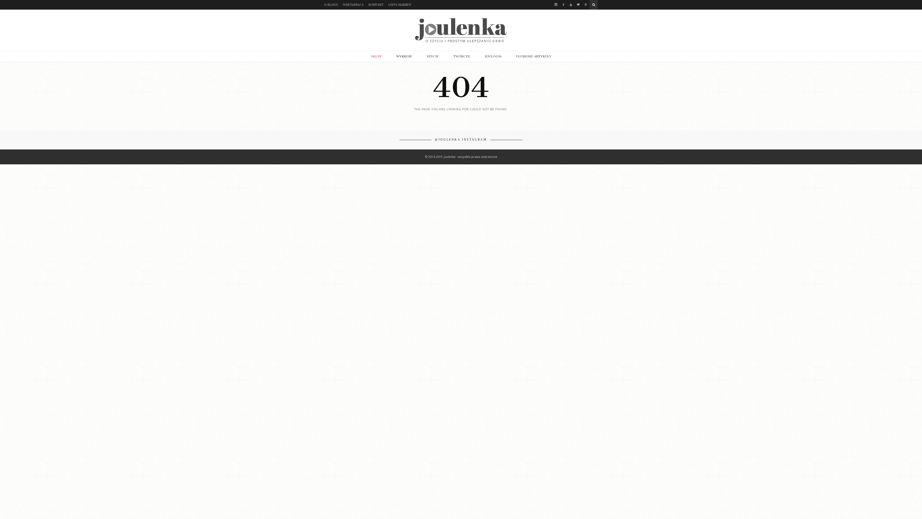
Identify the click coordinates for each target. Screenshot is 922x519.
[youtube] (571, 5)
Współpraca (353, 4)
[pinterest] (585, 5)
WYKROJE (404, 56)
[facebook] (563, 5)
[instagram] (556, 5)
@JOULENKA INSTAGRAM (461, 139)
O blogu (331, 4)
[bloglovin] (578, 5)
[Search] (593, 5)
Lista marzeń (399, 4)
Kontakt (375, 4)
